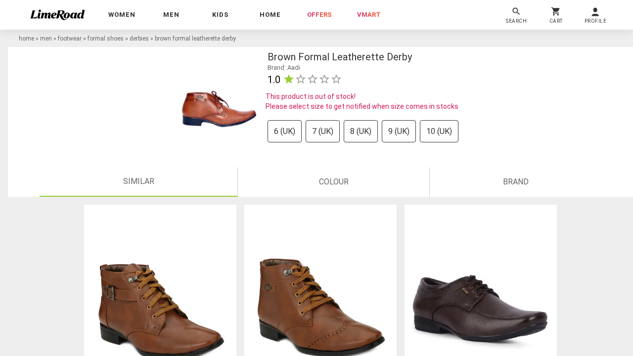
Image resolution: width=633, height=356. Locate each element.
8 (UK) (360, 131)
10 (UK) (439, 131)
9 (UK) (398, 131)
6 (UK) (284, 131)
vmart (369, 14)
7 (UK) (322, 131)
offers (319, 14)
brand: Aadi (284, 67)
